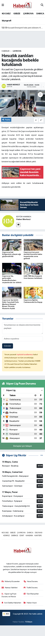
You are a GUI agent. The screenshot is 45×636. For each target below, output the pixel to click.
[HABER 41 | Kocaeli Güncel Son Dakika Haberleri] (22, 5)
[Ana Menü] (3, 5)
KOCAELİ (6, 13)
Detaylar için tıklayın (22, 446)
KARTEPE (38, 535)
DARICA (40, 13)
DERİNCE (14, 535)
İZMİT (22, 535)
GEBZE (16, 13)
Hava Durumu (32, 581)
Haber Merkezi (23, 219)
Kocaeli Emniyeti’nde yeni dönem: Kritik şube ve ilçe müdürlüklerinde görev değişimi (23, 28)
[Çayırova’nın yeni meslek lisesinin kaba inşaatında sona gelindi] (33, 245)
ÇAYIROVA (28, 13)
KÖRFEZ (6, 535)
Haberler (6, 51)
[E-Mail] (18, 225)
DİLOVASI (38, 533)
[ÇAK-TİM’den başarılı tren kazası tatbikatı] (33, 269)
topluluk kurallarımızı (24, 354)
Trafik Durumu (32, 588)
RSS (7, 614)
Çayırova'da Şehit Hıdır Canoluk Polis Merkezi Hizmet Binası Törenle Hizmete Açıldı (10, 304)
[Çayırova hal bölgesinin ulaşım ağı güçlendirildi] (12, 245)
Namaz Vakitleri (11, 588)
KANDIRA (29, 535)
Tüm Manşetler (32, 594)
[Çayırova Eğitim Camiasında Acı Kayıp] (33, 293)
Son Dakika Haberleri (12, 603)
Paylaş (7, 120)
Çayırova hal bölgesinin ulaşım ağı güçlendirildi (11, 254)
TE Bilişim (28, 622)
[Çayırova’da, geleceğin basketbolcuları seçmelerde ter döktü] (12, 269)
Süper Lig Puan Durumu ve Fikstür (9, 595)
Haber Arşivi (32, 603)
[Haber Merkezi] (8, 221)
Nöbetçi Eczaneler (12, 581)
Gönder (7, 346)
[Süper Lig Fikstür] (41, 455)
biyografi (6, 21)
